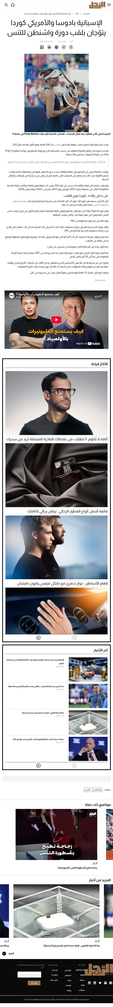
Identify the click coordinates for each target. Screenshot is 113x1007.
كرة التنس (97, 790)
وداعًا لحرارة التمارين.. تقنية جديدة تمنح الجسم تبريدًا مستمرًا (43, 713)
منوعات (68, 985)
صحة (69, 980)
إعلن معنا (54, 980)
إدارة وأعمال (80, 970)
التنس (87, 790)
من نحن (55, 970)
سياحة (82, 980)
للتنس (57, 144)
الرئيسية (86, 14)
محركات (82, 990)
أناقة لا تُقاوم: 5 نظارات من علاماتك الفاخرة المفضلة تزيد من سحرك (57, 439)
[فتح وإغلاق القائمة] (109, 5)
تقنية (83, 985)
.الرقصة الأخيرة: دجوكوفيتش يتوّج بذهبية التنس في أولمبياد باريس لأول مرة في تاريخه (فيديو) (52, 162)
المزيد (11, 953)
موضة (82, 975)
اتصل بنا (55, 975)
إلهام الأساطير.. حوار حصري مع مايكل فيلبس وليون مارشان (62, 583)
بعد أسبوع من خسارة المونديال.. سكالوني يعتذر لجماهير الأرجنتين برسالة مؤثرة (36, 686)
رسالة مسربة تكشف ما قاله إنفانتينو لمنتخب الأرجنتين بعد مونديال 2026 (38, 739)
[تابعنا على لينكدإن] (94, 983)
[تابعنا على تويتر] (100, 983)
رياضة (69, 990)
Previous (74, 637)
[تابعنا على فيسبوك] (110, 983)
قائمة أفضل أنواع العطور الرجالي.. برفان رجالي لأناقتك (67, 511)
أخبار (77, 14)
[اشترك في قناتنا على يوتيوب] (89, 983)
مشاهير (68, 975)
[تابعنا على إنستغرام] (105, 983)
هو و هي (68, 970)
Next (38, 637)
